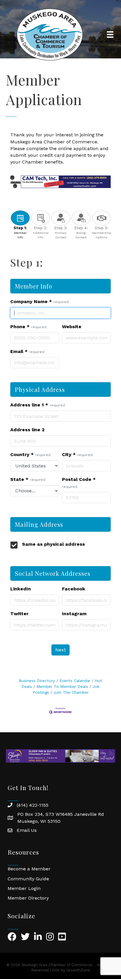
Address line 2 (27, 429)
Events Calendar (74, 680)
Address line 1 (37, 405)
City (77, 454)
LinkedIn (20, 589)
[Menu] (110, 34)
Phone (28, 326)
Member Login (24, 888)
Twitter (19, 613)
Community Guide (28, 878)
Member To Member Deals (62, 686)
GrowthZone (78, 970)
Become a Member (29, 869)
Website (71, 326)
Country (30, 454)
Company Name (39, 301)
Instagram (74, 613)
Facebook (73, 589)
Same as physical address (53, 544)
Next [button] (60, 650)
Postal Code (79, 482)
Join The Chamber (71, 692)
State (27, 479)
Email (27, 351)
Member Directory (28, 898)
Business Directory (37, 680)
